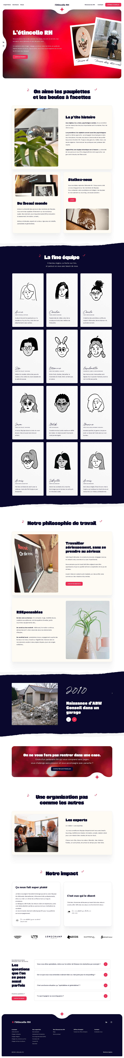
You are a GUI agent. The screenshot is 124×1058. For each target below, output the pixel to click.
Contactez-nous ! (19, 998)
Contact (100, 4)
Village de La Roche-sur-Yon (19, 1039)
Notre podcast (56, 1034)
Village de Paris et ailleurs (18, 1041)
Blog (54, 1031)
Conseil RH (35, 1041)
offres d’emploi (113, 4)
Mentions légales (107, 1052)
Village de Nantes (16, 1034)
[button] (7, 5)
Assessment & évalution (38, 1034)
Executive (34, 1043)
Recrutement (35, 1031)
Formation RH (35, 1039)
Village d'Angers (16, 1036)
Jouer (72, 200)
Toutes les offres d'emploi (80, 1031)
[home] (62, 5)
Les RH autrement (20, 56)
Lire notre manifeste (74, 583)
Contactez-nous (98, 1031)
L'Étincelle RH (15, 1031)
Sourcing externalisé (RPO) (39, 1036)
